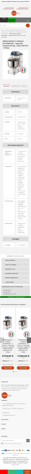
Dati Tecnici (6, 86)
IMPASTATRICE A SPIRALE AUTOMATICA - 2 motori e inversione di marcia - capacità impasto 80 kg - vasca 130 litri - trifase (23, 346)
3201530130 (6, 292)
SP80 (26, 361)
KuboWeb (16, 464)
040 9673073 (7, 290)
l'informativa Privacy (16, 443)
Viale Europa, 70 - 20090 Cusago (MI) (12, 408)
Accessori (24, 86)
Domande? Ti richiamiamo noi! (16, 297)
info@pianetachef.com (9, 294)
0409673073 (6, 412)
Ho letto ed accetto (12, 443)
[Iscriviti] (28, 440)
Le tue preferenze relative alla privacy (14, 453)
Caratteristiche (15, 86)
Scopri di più (8, 368)
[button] (15, 260)
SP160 (11, 361)
